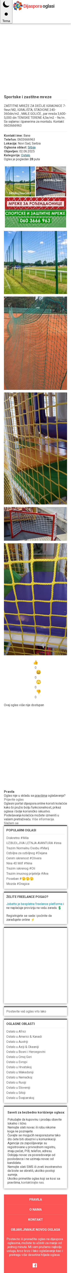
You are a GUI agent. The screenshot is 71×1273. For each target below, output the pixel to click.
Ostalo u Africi (16, 1031)
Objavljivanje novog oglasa (35, 1229)
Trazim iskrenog (20, 868)
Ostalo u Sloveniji (18, 1087)
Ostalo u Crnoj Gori (19, 1057)
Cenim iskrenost (23, 858)
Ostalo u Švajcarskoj (20, 1098)
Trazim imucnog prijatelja (27, 873)
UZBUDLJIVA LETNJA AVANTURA (33, 843)
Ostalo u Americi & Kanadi (24, 1036)
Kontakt (35, 1219)
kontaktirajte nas (32, 1182)
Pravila (35, 1199)
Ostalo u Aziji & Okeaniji (22, 1047)
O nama (35, 1209)
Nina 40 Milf (19, 863)
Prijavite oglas (14, 799)
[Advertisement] (35, 49)
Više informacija (43, 819)
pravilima (41, 795)
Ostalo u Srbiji (15, 1093)
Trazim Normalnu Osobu (27, 848)
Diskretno (17, 838)
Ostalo (25, 155)
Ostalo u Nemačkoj (19, 1077)
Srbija (32, 147)
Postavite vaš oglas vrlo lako (26, 1011)
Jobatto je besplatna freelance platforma (34, 904)
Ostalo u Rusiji (16, 1082)
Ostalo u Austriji (17, 1042)
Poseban (20, 879)
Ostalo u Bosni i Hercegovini (25, 1052)
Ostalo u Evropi (16, 1062)
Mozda (17, 884)
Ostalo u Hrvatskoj (19, 1067)
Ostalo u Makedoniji (20, 1072)
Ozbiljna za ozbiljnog (26, 853)
